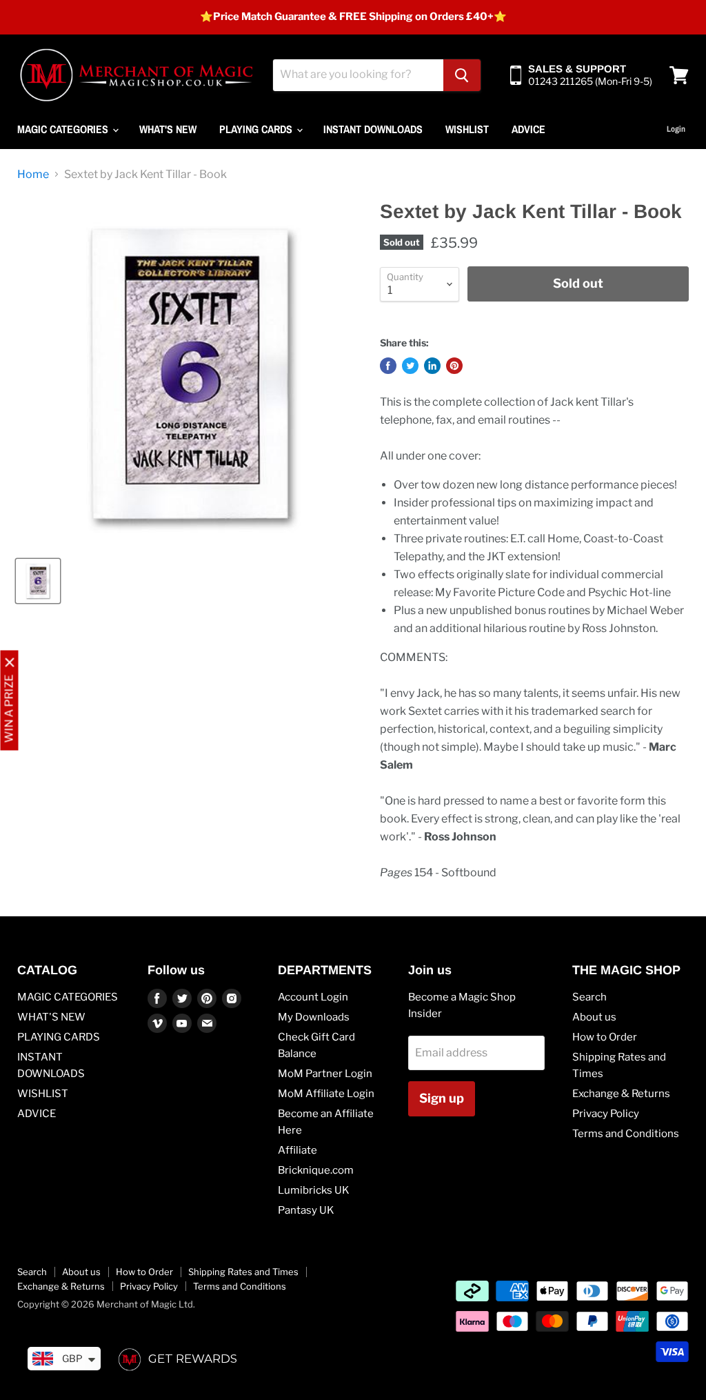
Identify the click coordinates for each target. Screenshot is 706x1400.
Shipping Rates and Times (243, 1271)
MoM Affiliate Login (326, 1093)
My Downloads (314, 1017)
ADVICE (528, 129)
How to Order (604, 1037)
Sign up (441, 1098)
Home (33, 174)
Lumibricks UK (314, 1190)
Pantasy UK (306, 1210)
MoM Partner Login (325, 1073)
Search (589, 997)
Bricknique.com (316, 1170)
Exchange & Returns (621, 1093)
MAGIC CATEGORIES (64, 129)
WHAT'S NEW (167, 129)
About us (594, 1017)
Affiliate (297, 1150)
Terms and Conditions (625, 1133)
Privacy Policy (605, 1113)
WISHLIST (467, 129)
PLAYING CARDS (257, 129)
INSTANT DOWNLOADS (373, 129)
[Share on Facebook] (388, 365)
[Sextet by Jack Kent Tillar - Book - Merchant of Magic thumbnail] (38, 581)
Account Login (313, 997)
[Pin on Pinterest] (454, 365)
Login (676, 129)
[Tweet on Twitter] (410, 365)
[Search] (462, 75)
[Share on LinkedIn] (432, 365)
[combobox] (358, 75)
